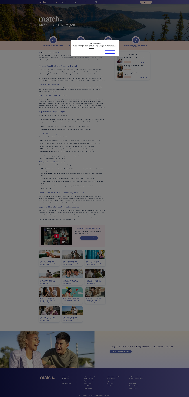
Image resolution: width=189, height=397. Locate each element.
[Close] (117, 41)
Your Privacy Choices (109, 51)
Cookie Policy (91, 47)
